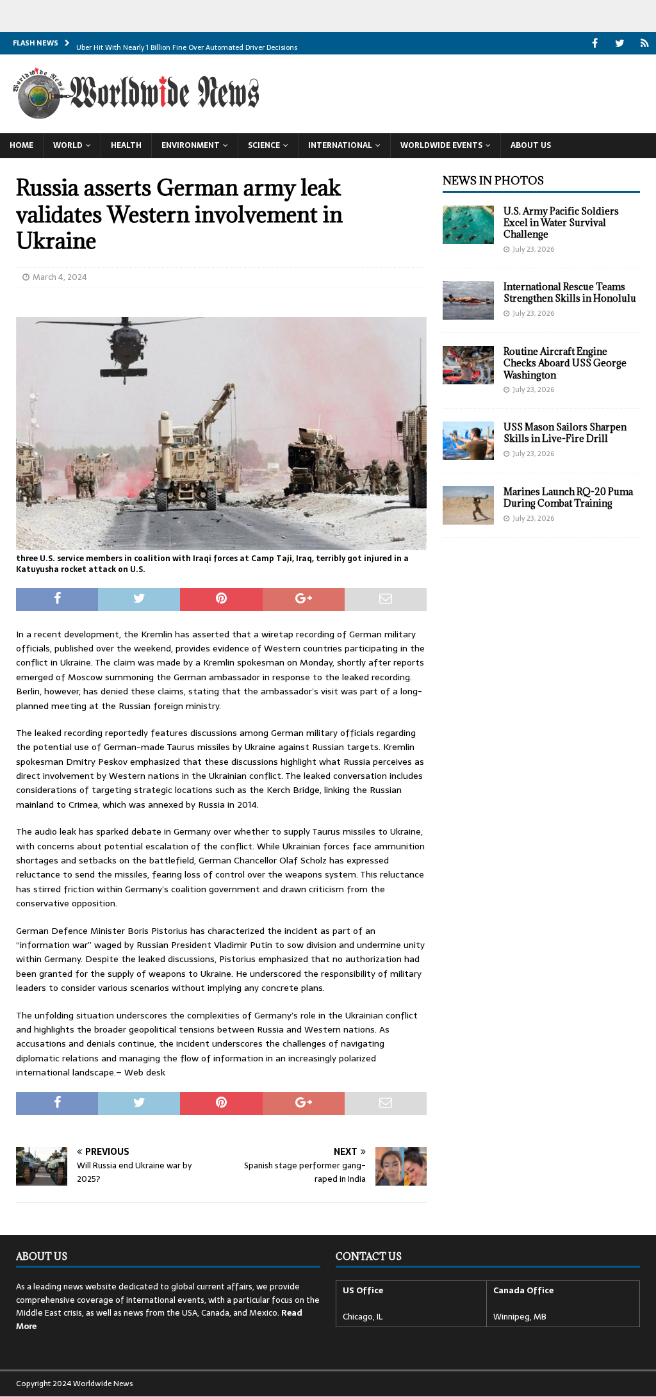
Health (126, 145)
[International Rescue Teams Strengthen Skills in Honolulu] (468, 300)
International (340, 145)
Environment (190, 145)
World (68, 145)
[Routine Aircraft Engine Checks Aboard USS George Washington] (468, 365)
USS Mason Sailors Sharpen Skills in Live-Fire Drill (565, 433)
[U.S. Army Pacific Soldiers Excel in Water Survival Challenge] (468, 225)
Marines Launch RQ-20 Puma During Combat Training (568, 497)
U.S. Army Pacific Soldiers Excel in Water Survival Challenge (561, 222)
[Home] (645, 43)
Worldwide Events (441, 145)
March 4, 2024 (60, 277)
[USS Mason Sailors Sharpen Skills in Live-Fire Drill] (468, 440)
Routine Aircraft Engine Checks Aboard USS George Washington (565, 362)
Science (264, 145)
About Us (531, 145)
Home (21, 145)
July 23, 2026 (533, 249)
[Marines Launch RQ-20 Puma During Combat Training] (468, 505)
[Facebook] (595, 43)
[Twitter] (620, 43)
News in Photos (493, 181)
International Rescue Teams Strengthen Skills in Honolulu (570, 292)
